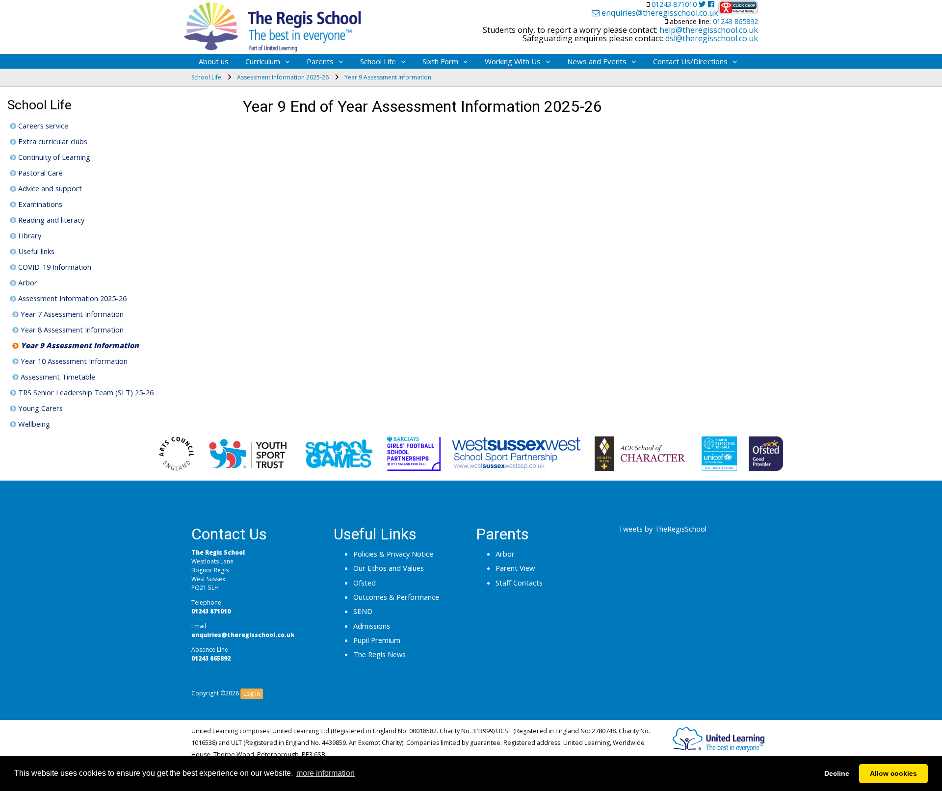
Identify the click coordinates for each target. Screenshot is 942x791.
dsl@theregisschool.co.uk (710, 38)
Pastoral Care (39, 173)
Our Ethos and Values (388, 568)
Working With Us (513, 61)
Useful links (35, 251)
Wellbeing (33, 424)
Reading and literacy (50, 220)
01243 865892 (734, 21)
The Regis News (379, 654)
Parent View (515, 568)
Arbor (26, 282)
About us (214, 61)
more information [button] (325, 773)
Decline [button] (836, 773)
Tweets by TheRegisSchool (662, 529)
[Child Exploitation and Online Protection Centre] (738, 7)
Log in (251, 693)
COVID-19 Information (53, 267)
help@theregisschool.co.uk (707, 30)
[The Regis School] (272, 24)
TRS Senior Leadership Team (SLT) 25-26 (85, 392)
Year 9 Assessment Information (79, 345)
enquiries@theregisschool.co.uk (659, 13)
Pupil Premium (376, 640)
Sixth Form (440, 61)
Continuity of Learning (53, 157)
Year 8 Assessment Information (71, 329)
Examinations (39, 204)
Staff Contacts (519, 582)
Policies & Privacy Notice (393, 554)
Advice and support (49, 188)
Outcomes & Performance (396, 597)
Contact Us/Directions (690, 61)
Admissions (371, 626)
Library (28, 235)
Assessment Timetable (57, 377)
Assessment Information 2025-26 (71, 298)
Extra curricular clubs (51, 141)
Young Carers (39, 408)
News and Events (597, 61)
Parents (320, 61)
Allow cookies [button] (893, 773)
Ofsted (364, 582)
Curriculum (262, 61)
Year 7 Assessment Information (71, 314)
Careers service (42, 125)
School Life (378, 61)
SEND (362, 611)
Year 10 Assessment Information (73, 361)
